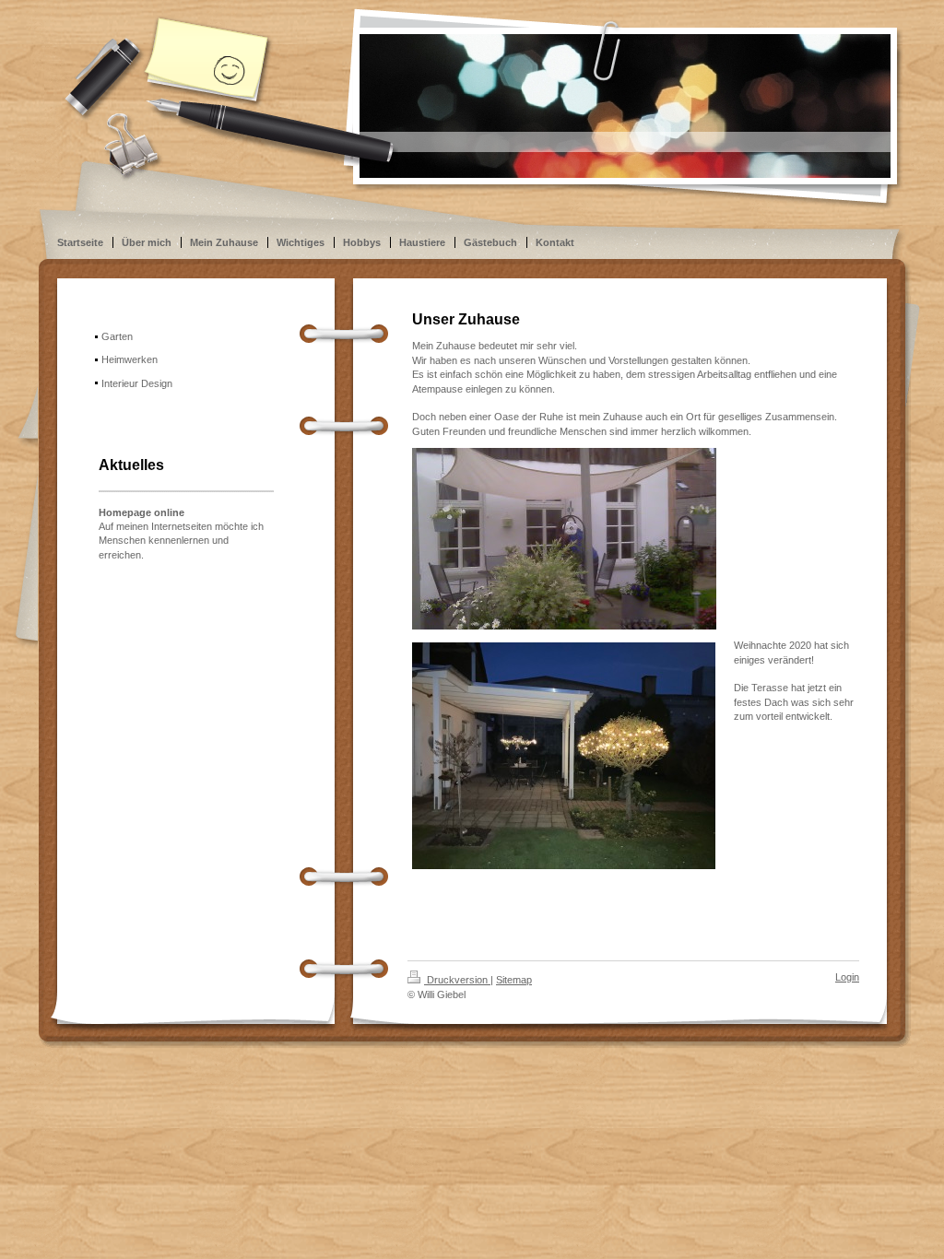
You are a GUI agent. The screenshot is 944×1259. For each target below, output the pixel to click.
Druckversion (457, 979)
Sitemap (514, 979)
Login (847, 976)
